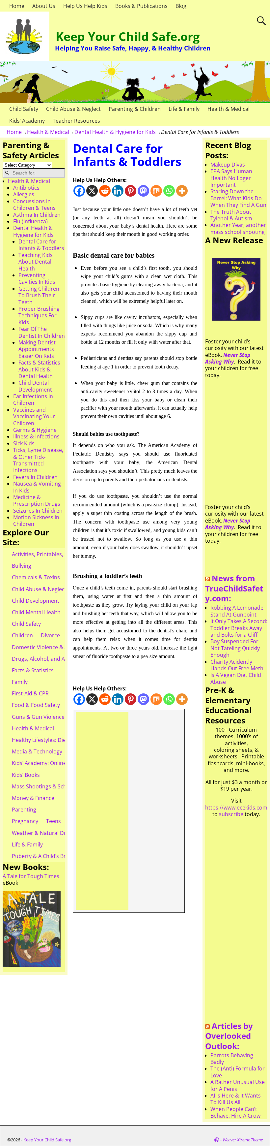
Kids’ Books (26, 775)
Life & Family (184, 108)
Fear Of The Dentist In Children (41, 332)
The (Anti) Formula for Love (237, 1072)
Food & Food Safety (36, 705)
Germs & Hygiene (35, 429)
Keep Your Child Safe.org (128, 36)
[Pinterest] (130, 191)
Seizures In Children (38, 510)
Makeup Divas (227, 164)
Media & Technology (37, 751)
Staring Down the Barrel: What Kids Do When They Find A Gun (238, 198)
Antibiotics (26, 187)
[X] (92, 191)
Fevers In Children (35, 477)
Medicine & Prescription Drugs (36, 500)
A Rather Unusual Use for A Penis (237, 1085)
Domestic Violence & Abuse (46, 647)
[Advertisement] (102, 811)
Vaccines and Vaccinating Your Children (34, 416)
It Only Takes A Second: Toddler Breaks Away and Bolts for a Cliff (238, 628)
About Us (43, 6)
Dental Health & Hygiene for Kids (115, 132)
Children (22, 635)
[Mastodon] (143, 191)
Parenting (24, 809)
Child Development (35, 600)
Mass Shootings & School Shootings (56, 786)
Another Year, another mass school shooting (238, 228)
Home (16, 6)
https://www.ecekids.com (236, 807)
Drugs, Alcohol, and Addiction (48, 658)
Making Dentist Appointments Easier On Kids (37, 349)
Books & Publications (141, 6)
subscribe (231, 814)
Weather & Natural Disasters (47, 833)
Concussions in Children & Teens (34, 204)
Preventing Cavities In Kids (36, 278)
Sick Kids (24, 443)
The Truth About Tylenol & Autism (231, 215)
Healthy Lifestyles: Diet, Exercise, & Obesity (65, 740)
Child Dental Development (35, 386)
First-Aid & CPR (30, 693)
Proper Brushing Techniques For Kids (39, 315)
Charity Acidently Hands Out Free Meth (236, 665)
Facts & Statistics (33, 670)
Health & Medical (228, 108)
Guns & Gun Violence (38, 716)
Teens (53, 821)
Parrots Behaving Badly (231, 1059)
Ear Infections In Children (33, 399)
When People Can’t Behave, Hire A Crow (235, 1112)
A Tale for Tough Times (31, 876)
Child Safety (23, 108)
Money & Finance (33, 798)
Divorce (50, 635)
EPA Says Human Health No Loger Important (231, 178)
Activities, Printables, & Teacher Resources (64, 554)
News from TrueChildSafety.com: (234, 588)
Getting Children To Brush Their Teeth (38, 295)
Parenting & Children (135, 108)
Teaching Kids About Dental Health (35, 261)
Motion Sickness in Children (36, 520)
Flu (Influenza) (30, 221)
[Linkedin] (117, 191)
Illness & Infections (36, 436)
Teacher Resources (76, 120)
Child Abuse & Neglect (73, 108)
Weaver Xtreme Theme (243, 1140)
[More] (182, 191)
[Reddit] (105, 191)
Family (20, 681)
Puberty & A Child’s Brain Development (60, 856)
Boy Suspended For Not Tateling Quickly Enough (235, 648)
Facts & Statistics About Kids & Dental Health (39, 369)
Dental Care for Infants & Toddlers (41, 245)
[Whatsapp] (169, 191)
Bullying (21, 565)
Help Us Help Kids (85, 6)
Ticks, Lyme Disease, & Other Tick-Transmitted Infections (38, 460)
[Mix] (156, 191)
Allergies (23, 194)
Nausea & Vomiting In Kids (37, 487)
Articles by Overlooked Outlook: (229, 1035)
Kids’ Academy (27, 120)
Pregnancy (25, 821)
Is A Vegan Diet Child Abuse (235, 678)
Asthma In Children (37, 214)
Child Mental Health (36, 612)
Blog (181, 6)
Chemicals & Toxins (36, 577)
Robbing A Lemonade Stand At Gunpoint (236, 611)
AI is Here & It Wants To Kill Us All (235, 1099)
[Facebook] (79, 191)
